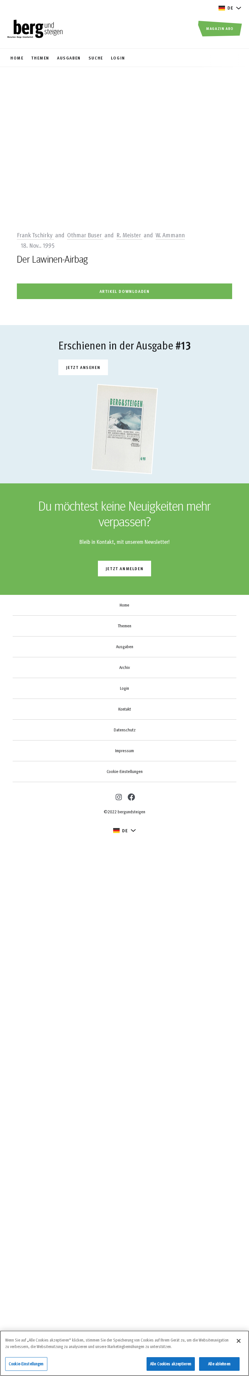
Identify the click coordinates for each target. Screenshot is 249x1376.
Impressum (124, 751)
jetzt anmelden (124, 568)
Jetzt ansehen (83, 367)
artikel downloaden (125, 291)
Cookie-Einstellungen (125, 771)
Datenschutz (125, 730)
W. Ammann (170, 235)
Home (124, 605)
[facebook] (131, 796)
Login (124, 688)
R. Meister (129, 235)
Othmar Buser (85, 235)
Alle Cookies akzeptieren (170, 1363)
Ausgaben (124, 646)
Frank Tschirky (35, 235)
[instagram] (118, 796)
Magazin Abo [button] (220, 28)
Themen (124, 626)
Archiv (124, 667)
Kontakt (124, 709)
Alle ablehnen (219, 1363)
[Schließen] (238, 1341)
